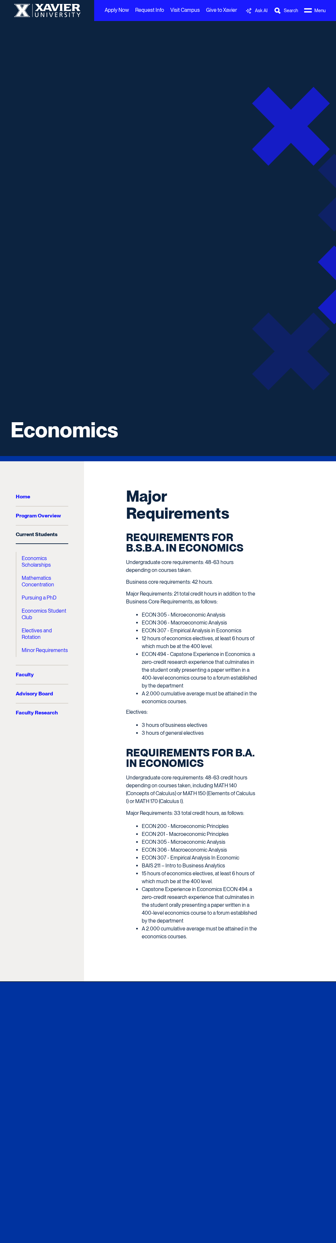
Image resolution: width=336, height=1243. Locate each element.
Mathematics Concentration (38, 581)
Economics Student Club (44, 614)
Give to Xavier (221, 10)
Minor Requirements (45, 650)
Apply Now (117, 10)
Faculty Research (37, 712)
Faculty (25, 674)
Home (23, 496)
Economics (64, 429)
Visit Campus (185, 10)
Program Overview (38, 515)
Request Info (149, 10)
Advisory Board (34, 693)
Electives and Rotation (37, 633)
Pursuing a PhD (39, 598)
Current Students (36, 534)
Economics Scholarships (36, 561)
